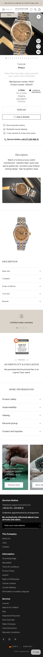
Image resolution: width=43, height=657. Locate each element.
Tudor (21, 64)
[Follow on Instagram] (9, 639)
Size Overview (8, 620)
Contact (5, 547)
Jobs (4, 543)
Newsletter (6, 563)
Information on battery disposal (15, 591)
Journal (5, 603)
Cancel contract (9, 583)
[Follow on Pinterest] (15, 639)
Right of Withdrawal (10, 579)
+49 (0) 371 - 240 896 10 (13, 508)
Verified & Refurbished (36, 91)
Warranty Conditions (11, 632)
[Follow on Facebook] (3, 639)
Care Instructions (9, 628)
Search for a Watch (10, 607)
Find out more (14, 485)
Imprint (5, 575)
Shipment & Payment (11, 616)
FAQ (4, 611)
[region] (21, 319)
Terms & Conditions (10, 567)
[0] (31, 9)
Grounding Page (9, 558)
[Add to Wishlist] (38, 46)
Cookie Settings (9, 587)
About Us (6, 538)
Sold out (21, 109)
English (9, 9)
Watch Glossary (9, 624)
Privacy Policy (8, 571)
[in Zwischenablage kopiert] (38, 52)
